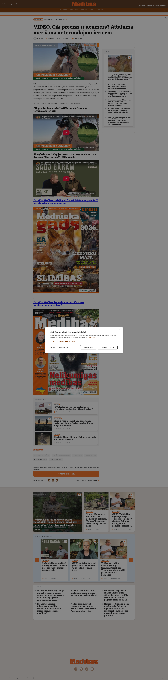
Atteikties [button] (88, 347)
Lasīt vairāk (91, 337)
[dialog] (84, 340)
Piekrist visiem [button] (108, 347)
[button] (84, 341)
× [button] (119, 329)
